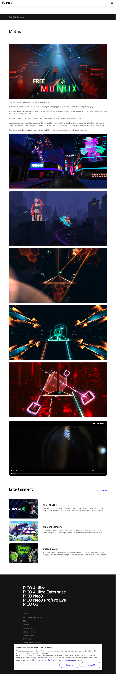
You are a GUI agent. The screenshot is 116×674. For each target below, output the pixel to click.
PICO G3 (30, 604)
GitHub (26, 624)
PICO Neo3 (33, 596)
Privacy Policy (28, 628)
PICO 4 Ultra (34, 588)
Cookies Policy (29, 635)
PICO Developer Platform (33, 617)
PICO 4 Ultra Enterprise (44, 592)
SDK (25, 621)
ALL (10, 17)
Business (26, 614)
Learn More (101, 490)
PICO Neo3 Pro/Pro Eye (44, 600)
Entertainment (18, 17)
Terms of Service (30, 632)
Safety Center (28, 639)
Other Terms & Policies (32, 643)
